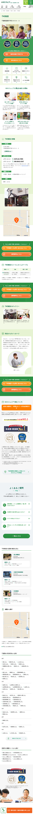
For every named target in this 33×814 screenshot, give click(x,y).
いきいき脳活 (19, 601)
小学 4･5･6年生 (19, 6)
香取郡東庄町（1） (17, 674)
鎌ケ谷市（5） (6, 676)
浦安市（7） (16, 666)
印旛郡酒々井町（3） (7, 666)
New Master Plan (17, 756)
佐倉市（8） (5, 684)
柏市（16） (5, 672)
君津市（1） (5, 678)
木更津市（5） (22, 676)
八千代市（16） (13, 733)
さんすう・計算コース (23, 754)
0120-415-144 (25, 165)
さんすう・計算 (8, 565)
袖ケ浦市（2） (21, 689)
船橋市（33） (6, 720)
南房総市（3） (14, 726)
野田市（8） (5, 714)
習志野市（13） (14, 712)
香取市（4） (26, 674)
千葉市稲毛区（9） (17, 699)
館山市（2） (5, 695)
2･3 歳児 (2, 6)
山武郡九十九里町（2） (15, 684)
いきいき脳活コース (17, 758)
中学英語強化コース (17, 752)
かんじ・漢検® (16, 565)
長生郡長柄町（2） (7, 699)
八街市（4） (5, 733)
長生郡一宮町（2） (22, 695)
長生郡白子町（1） (7, 697)
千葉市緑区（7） (6, 703)
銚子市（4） (13, 695)
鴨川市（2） (13, 676)
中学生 (24, 6)
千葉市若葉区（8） (7, 705)
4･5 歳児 (6, 6)
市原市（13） (14, 664)
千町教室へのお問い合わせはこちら (16, 248)
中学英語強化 (15, 600)
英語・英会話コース (7, 752)
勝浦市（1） (12, 672)
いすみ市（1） (21, 661)
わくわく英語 (8, 584)
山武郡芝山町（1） (7, 687)
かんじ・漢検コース (7, 756)
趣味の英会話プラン (7, 758)
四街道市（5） (22, 733)
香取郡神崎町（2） (21, 672)
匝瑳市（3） (13, 689)
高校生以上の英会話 (9, 582)
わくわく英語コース (7, 760)
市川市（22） (6, 664)
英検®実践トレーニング (20, 174)
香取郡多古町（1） (7, 674)
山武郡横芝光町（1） (17, 687)
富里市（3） (23, 705)
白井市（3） (5, 689)
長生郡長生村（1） (17, 697)
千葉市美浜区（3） (16, 703)
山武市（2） (27, 687)
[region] (16, 7)
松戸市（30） (6, 726)
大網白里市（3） (25, 666)
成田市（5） (22, 712)
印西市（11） (22, 664)
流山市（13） (6, 712)
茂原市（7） (22, 726)
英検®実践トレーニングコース (9, 754)
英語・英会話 (8, 174)
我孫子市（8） (12, 661)
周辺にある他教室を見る (8, 646)
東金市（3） (15, 705)
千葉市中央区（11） (7, 701)
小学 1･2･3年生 (12, 6)
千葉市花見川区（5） (18, 701)
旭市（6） (5, 661)
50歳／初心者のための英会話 (21, 582)
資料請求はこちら (16, 254)
